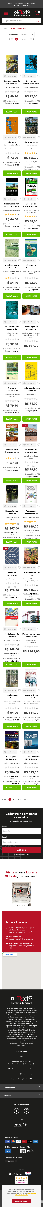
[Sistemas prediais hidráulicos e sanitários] (31, 740)
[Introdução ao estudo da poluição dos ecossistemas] (31, 678)
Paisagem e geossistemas (31, 512)
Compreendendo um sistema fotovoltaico (12, 83)
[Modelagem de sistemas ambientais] (12, 617)
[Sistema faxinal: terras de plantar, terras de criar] (12, 187)
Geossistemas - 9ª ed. (31, 573)
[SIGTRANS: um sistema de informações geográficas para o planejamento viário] (12, 310)
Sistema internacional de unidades (12, 145)
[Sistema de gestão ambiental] (31, 64)
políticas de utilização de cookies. (25, 1194)
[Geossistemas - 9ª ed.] (31, 555)
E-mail (4, 837)
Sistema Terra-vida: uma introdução (31, 145)
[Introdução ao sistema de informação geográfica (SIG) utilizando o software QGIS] (31, 310)
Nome (4, 826)
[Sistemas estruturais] (12, 555)
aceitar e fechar (21, 1201)
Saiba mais (12, 111)
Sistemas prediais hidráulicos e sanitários (31, 759)
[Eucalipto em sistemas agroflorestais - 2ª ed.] (12, 678)
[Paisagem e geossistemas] (31, 494)
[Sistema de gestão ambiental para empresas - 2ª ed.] (31, 248)
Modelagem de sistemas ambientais (12, 636)
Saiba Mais (26, 5)
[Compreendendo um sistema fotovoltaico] (12, 64)
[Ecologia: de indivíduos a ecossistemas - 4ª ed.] (12, 740)
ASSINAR (21, 850)
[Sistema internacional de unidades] (12, 125)
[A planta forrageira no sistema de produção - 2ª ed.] (12, 371)
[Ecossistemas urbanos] (12, 494)
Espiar (10, 76)
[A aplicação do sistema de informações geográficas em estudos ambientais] (12, 248)
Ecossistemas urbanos (11, 512)
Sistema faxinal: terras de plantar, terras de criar (12, 206)
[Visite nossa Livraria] (21, 1004)
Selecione (24, 35)
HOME (6, 28)
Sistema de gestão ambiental (31, 82)
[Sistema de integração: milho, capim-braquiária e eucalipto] (31, 187)
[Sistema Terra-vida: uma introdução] (31, 125)
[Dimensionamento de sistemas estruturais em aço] (31, 617)
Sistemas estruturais (12, 573)
